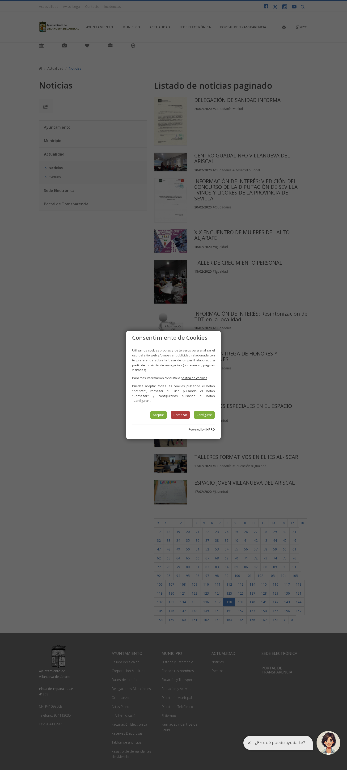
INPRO (210, 429)
